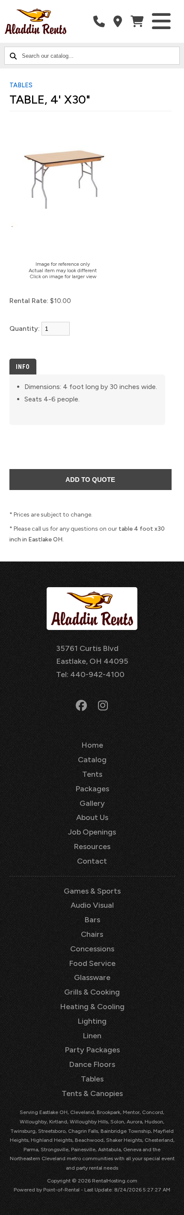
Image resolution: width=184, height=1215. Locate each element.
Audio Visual (92, 905)
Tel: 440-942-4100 (90, 674)
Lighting (92, 1021)
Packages (92, 788)
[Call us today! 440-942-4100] (99, 21)
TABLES (21, 85)
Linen (92, 1035)
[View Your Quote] (137, 21)
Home (92, 745)
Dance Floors (92, 1064)
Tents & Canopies (92, 1093)
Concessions (92, 949)
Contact (92, 861)
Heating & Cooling (92, 1006)
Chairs (92, 934)
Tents (92, 774)
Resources (92, 846)
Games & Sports (92, 891)
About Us (92, 817)
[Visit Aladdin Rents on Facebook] (81, 705)
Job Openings (92, 832)
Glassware (92, 977)
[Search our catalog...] (13, 55)
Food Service (92, 963)
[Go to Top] (172, 1203)
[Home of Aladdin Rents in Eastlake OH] (35, 21)
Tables (92, 1079)
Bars (92, 919)
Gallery (92, 803)
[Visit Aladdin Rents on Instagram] (102, 705)
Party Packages (92, 1050)
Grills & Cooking (92, 992)
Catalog (92, 759)
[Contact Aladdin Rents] (117, 21)
